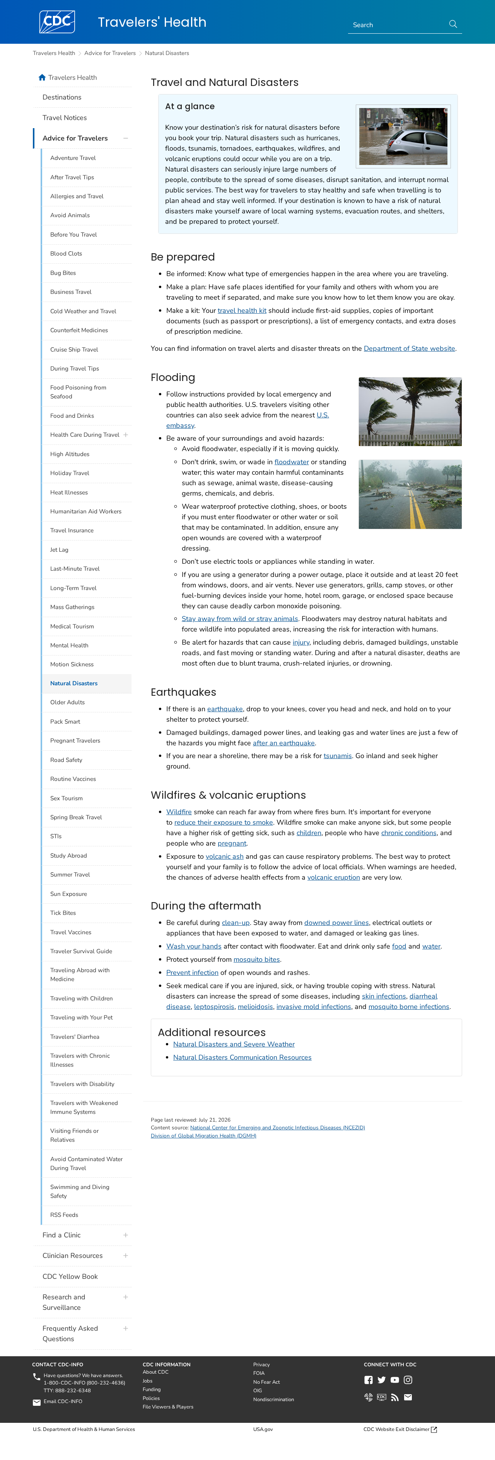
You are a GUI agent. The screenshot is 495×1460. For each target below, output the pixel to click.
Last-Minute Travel (75, 569)
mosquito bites (257, 959)
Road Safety (66, 760)
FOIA (259, 1373)
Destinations (62, 97)
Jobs (147, 1381)
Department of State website (409, 348)
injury (301, 642)
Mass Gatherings (72, 607)
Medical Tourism (72, 626)
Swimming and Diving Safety (79, 1191)
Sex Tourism (66, 798)
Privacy (261, 1364)
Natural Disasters (167, 53)
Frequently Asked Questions (70, 1333)
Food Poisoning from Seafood (78, 392)
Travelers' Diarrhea (74, 1037)
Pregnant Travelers (75, 741)
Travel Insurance (72, 530)
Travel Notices (65, 117)
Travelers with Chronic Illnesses (80, 1060)
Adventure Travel (73, 158)
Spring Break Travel (76, 817)
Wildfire (179, 812)
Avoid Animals (70, 215)
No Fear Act (266, 1382)
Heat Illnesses (69, 492)
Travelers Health (54, 53)
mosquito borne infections (409, 1006)
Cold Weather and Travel (83, 311)
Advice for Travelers (110, 53)
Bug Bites (63, 273)
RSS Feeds (64, 1215)
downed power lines (336, 922)
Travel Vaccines (70, 932)
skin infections (384, 996)
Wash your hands (194, 946)
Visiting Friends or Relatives (74, 1135)
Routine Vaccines (73, 779)
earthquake (225, 709)
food (399, 946)
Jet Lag (59, 550)
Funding (152, 1389)
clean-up (236, 922)
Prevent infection (192, 972)
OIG (257, 1390)
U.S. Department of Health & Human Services (84, 1429)
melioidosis (255, 1006)
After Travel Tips (72, 177)
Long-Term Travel (73, 588)
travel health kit (242, 310)
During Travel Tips (74, 368)
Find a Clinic (61, 1235)
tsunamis (338, 755)
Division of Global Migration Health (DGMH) (203, 1135)
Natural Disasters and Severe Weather (234, 1044)
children (309, 832)
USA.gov (263, 1429)
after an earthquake (284, 743)
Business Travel (71, 292)
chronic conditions (409, 832)
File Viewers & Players (168, 1406)
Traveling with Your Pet (81, 1017)
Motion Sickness (72, 664)
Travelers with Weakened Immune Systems (84, 1107)
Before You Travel (73, 234)
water (431, 946)
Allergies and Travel (77, 196)
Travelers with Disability (82, 1084)
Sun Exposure (68, 894)
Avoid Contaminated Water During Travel (86, 1163)
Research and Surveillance (64, 1302)
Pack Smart (65, 722)
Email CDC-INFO (63, 1401)
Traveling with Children (81, 998)
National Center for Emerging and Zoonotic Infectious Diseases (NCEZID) (277, 1127)
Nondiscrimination (273, 1399)
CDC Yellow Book (70, 1276)
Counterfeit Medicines (79, 330)
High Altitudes (69, 454)
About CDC (156, 1372)
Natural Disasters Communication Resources (242, 1057)
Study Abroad (68, 856)
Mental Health (69, 645)
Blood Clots (66, 253)
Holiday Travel (69, 473)
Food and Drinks (72, 416)
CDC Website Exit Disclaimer (397, 1429)
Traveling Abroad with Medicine (80, 974)
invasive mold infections (314, 1006)
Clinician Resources (73, 1255)
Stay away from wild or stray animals (240, 618)
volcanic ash (225, 856)
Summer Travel (70, 874)
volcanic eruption (333, 877)
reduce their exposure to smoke (223, 822)
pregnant (232, 843)
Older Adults (67, 702)
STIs (55, 836)
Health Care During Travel (84, 435)
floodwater (292, 462)
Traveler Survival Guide (81, 951)
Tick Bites (63, 913)
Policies (151, 1398)
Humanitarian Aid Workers (85, 511)
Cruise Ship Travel (74, 349)
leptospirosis (214, 1006)
